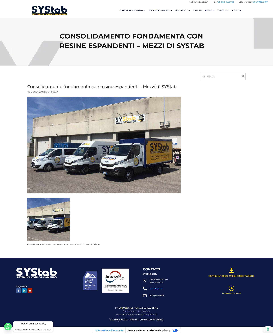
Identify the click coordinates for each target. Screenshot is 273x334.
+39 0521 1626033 (225, 2)
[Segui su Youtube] (30, 290)
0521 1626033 (156, 288)
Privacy (119, 314)
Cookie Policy (131, 314)
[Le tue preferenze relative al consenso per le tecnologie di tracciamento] (268, 329)
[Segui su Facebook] (18, 290)
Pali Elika (181, 10)
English (236, 10)
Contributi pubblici (148, 314)
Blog (208, 10)
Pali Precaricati (159, 10)
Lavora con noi (143, 311)
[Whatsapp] (8, 326)
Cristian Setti (37, 92)
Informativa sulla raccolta (109, 330)
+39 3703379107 (260, 2)
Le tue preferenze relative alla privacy (149, 330)
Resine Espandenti (131, 10)
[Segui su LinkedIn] (24, 290)
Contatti (223, 10)
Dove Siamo (129, 311)
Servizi (197, 10)
